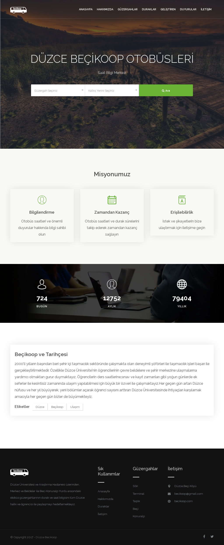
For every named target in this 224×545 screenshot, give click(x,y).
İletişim (206, 9)
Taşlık (136, 501)
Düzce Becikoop (46, 537)
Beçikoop (57, 407)
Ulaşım (75, 407)
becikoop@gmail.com (188, 493)
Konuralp (139, 516)
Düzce (40, 407)
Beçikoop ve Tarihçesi (41, 354)
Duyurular (188, 9)
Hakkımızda (105, 9)
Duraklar (149, 9)
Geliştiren (168, 9)
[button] (58, 90)
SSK (135, 486)
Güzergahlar (128, 9)
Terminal (138, 493)
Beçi (135, 508)
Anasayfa (86, 9)
